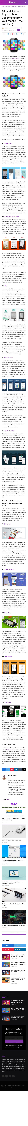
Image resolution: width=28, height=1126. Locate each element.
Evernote (8, 702)
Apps (18, 30)
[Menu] (2, 2)
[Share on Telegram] (21, 33)
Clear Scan (7, 613)
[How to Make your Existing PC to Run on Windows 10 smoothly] (14, 873)
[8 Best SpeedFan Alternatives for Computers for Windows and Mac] (14, 851)
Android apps (8, 749)
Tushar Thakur (9, 28)
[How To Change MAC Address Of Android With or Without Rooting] (14, 809)
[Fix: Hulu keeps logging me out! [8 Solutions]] (14, 917)
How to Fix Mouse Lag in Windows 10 (11, 840)
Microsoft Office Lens (11, 216)
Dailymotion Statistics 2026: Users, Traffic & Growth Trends (18, 979)
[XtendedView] (14, 2)
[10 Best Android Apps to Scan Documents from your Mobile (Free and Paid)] (14, 45)
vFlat (5, 286)
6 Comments (13, 30)
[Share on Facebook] (4, 33)
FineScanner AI (9, 569)
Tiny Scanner (8, 358)
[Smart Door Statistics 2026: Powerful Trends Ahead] (6, 972)
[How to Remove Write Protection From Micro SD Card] (14, 895)
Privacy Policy (14, 1047)
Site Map (3, 1087)
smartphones (15, 58)
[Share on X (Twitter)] (8, 33)
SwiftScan (7, 524)
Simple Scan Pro (9, 431)
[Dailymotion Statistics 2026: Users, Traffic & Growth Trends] (6, 980)
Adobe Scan (7, 143)
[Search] (26, 2)
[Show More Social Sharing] (24, 33)
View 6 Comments (14, 933)
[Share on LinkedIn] (17, 33)
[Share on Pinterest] (12, 33)
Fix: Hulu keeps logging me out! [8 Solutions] (13, 925)
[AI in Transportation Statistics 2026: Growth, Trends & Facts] (6, 964)
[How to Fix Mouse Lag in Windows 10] (14, 831)
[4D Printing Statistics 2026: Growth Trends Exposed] (6, 957)
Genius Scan (8, 656)
